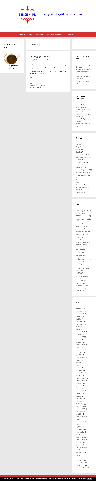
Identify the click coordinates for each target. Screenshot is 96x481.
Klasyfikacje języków (82, 157)
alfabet (88, 211)
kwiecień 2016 (80, 422)
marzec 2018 (80, 365)
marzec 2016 (80, 424)
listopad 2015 (80, 434)
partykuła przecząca (86, 261)
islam (83, 231)
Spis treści (39, 34)
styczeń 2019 (80, 352)
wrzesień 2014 (80, 439)
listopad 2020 (80, 326)
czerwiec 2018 (80, 357)
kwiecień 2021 (80, 314)
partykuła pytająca (80, 264)
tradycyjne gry (84, 278)
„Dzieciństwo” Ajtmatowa (54, 34)
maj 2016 (78, 419)
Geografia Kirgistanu (82, 147)
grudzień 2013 (80, 463)
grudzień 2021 (80, 311)
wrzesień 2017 (80, 380)
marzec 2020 (80, 337)
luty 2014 (78, 457)
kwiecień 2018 (80, 362)
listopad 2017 (80, 375)
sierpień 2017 (80, 383)
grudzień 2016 (80, 401)
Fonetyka (78, 144)
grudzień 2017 (80, 373)
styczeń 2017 (80, 398)
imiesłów (78, 231)
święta (37, 85)
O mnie (30, 34)
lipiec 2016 (79, 414)
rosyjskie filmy (79, 270)
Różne (78, 182)
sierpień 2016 (80, 411)
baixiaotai (78, 114)
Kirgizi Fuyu (83, 237)
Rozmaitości (79, 180)
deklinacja (86, 224)
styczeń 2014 (80, 460)
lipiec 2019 (79, 342)
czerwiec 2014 (80, 447)
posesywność (80, 266)
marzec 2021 (80, 316)
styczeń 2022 (80, 309)
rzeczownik (81, 276)
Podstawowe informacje (83, 175)
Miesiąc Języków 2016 (83, 167)
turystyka (78, 281)
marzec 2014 (80, 455)
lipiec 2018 (79, 355)
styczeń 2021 (80, 321)
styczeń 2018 (80, 370)
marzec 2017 (80, 393)
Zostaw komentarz (36, 87)
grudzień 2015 (80, 432)
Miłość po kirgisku (40, 56)
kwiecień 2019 (80, 350)
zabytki (88, 281)
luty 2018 (78, 368)
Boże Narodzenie (80, 213)
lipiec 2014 (79, 445)
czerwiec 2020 (80, 332)
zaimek (79, 283)
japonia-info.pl (80, 123)
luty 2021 (78, 319)
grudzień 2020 (80, 324)
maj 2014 (78, 450)
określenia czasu (86, 259)
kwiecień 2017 (80, 391)
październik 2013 (81, 468)
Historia (78, 152)
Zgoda (89, 479)
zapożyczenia (86, 288)
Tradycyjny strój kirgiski (83, 81)
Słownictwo (43, 84)
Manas (82, 249)
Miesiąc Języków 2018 (83, 170)
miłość (33, 85)
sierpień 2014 (80, 442)
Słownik (20, 34)
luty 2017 (78, 396)
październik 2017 (81, 378)
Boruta (78, 109)
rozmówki (80, 273)
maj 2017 (78, 388)
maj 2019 (78, 347)
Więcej (32, 77)
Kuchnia (78, 159)
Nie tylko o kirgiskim (82, 172)
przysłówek (86, 268)
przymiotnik (79, 268)
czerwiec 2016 (80, 416)
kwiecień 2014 (80, 452)
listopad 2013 (80, 465)
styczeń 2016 (80, 429)
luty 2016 (78, 427)
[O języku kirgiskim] (48, 16)
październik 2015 (81, 437)
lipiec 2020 (79, 329)
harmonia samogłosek (81, 228)
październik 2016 (81, 406)
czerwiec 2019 (80, 344)
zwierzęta (79, 290)
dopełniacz (78, 226)
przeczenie (87, 266)
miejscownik (79, 252)
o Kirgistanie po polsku (82, 255)
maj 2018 (78, 360)
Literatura (78, 165)
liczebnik (84, 247)
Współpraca (69, 34)
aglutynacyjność (81, 211)
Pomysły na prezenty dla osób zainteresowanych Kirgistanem (83, 72)
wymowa (83, 281)
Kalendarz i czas (81, 154)
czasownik (80, 216)
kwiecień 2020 (80, 334)
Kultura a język (35, 84)
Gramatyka (79, 149)
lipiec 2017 (79, 386)
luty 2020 (78, 339)
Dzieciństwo (85, 226)
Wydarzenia (79, 192)
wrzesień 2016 (80, 409)
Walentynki (43, 85)
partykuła (78, 261)
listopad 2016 (80, 404)
